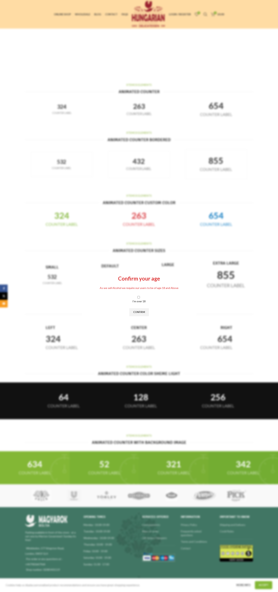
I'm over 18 (139, 301)
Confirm (139, 312)
